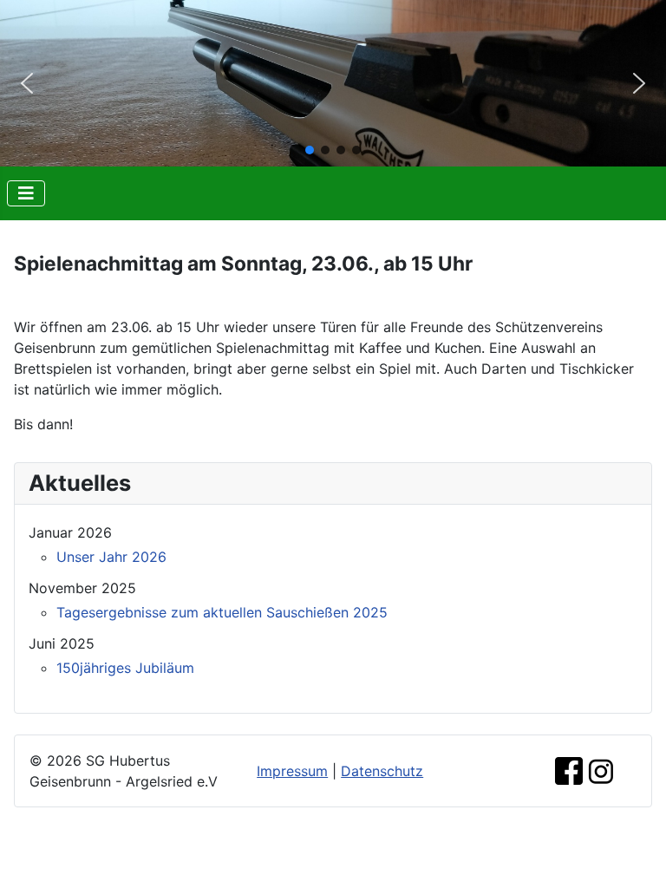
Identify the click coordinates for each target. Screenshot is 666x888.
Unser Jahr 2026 (111, 556)
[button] (27, 83)
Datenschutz (382, 771)
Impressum (292, 771)
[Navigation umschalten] (26, 193)
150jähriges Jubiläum (125, 667)
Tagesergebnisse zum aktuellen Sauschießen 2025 (222, 612)
